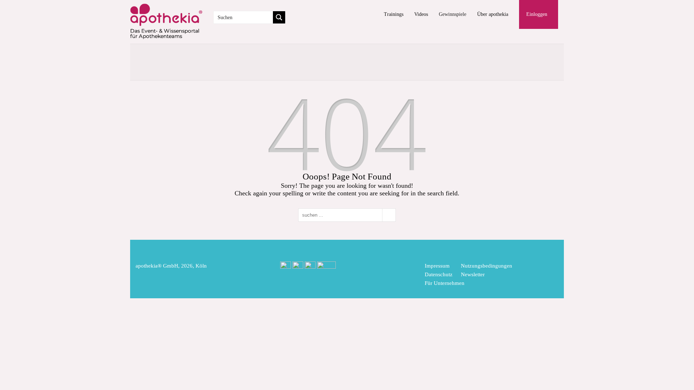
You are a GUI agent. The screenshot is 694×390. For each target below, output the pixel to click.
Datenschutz (439, 274)
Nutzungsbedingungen (486, 266)
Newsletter (473, 274)
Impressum (437, 266)
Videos (421, 14)
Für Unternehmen (444, 283)
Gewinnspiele (452, 14)
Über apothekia (492, 14)
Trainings (393, 14)
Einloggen (536, 14)
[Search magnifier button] (279, 17)
